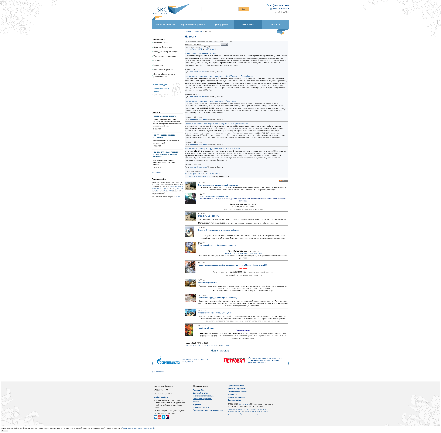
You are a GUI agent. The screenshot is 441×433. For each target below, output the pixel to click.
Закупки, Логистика (162, 47)
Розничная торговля (163, 69)
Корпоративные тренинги (193, 24)
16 (199, 49)
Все (227, 345)
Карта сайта (250, 409)
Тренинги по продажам (237, 388)
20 (208, 49)
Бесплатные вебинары (236, 397)
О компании (248, 24)
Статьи (156, 91)
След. (212, 49)
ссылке (178, 197)
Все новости (156, 172)
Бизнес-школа (244, 404)
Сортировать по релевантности (197, 176)
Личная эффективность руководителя (164, 75)
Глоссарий (247, 411)
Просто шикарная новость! (164, 116)
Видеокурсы (232, 394)
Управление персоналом (164, 56)
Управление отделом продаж (249, 414)
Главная (188, 31)
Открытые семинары (165, 24)
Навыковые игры (161, 88)
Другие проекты (158, 372)
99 (199, 345)
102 (208, 345)
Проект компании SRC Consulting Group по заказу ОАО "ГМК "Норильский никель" (217, 123)
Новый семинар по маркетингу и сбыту (200, 53)
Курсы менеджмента (236, 385)
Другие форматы (220, 24)
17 (201, 49)
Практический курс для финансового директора (243, 253)
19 (206, 49)
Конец (218, 49)
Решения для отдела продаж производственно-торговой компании (165, 154)
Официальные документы (236, 409)
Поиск (244, 9)
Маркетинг (158, 65)
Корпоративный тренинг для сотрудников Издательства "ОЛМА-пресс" (213, 148)
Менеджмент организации (165, 51)
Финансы (157, 60)
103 (211, 345)
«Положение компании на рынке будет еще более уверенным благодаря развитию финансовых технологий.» (265, 360)
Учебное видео (160, 84)
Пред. (194, 49)
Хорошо (4, 431)
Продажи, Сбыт (160, 42)
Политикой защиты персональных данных (167, 187)
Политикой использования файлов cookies (167, 189)
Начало (188, 49)
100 (201, 345)
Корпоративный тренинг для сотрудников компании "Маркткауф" (210, 101)
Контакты (275, 24)
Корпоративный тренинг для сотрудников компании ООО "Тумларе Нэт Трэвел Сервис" (219, 76)
